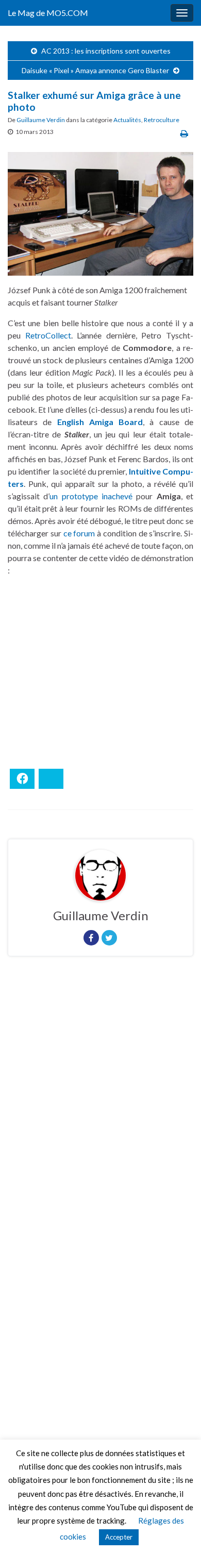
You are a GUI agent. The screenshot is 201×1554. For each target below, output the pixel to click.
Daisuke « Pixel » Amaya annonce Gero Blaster (95, 70)
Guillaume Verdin (40, 120)
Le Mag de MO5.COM (48, 13)
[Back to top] (178, 1531)
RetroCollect (48, 335)
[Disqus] (100, 1106)
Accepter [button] (118, 1537)
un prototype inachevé (90, 496)
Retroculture (161, 120)
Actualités (127, 120)
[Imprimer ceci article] (184, 133)
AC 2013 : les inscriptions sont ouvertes (106, 50)
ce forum (79, 533)
